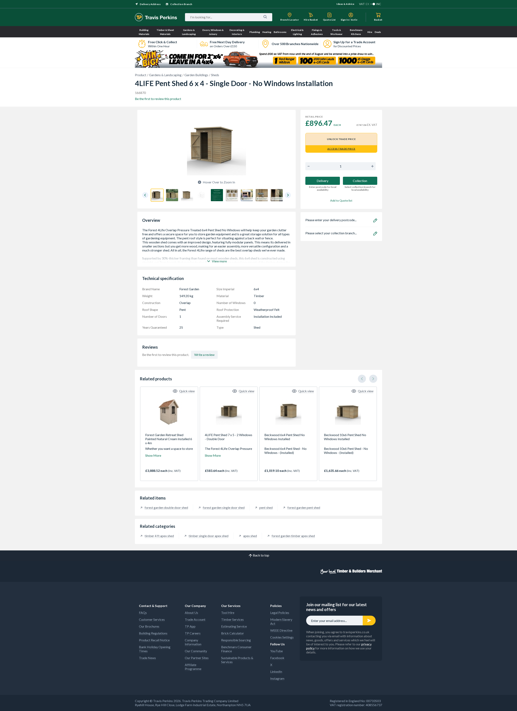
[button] (145, 195)
